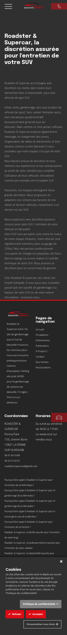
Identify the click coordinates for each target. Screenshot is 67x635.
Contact (40, 356)
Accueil (40, 329)
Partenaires (42, 345)
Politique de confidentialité (39, 604)
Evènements (43, 340)
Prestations (42, 335)
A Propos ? (41, 351)
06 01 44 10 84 (12, 455)
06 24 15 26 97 (12, 460)
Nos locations (43, 367)
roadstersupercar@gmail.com (20, 466)
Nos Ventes (42, 362)
